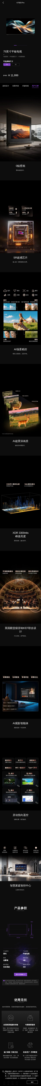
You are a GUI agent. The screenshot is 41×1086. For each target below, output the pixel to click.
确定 (32, 1082)
